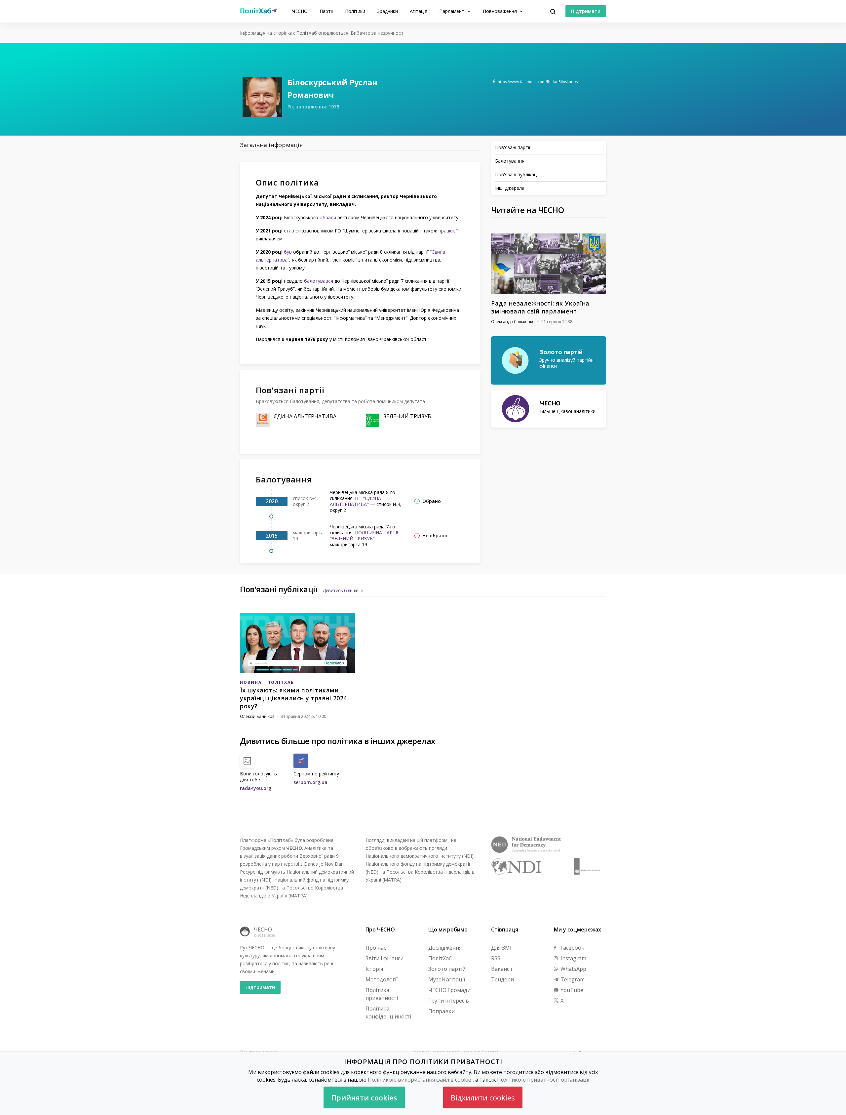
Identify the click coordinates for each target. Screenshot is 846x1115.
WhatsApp (572, 968)
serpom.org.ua (310, 782)
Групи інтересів (448, 1000)
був (288, 252)
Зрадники (387, 11)
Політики (355, 11)
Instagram (572, 958)
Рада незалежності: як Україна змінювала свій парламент (540, 307)
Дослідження (445, 947)
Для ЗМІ (501, 947)
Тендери (502, 979)
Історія (374, 968)
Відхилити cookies (483, 1097)
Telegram (572, 979)
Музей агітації (446, 979)
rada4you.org (255, 788)
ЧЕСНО (300, 11)
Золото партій (447, 968)
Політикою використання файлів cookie (419, 1079)
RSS (495, 958)
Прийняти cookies (364, 1097)
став (289, 230)
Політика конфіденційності (388, 1012)
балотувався (318, 281)
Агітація (418, 11)
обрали (328, 217)
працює (447, 230)
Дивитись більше (341, 590)
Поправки (441, 1011)
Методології (381, 979)
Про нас (375, 947)
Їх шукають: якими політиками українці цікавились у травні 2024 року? (293, 698)
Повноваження (500, 11)
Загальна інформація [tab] (271, 145)
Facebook (571, 947)
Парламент (452, 11)
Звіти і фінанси (384, 958)
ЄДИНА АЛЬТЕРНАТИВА (305, 416)
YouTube (571, 990)
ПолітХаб (440, 958)
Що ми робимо (448, 929)
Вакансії (501, 968)
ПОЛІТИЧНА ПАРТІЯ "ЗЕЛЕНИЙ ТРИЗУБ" (365, 535)
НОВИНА (251, 682)
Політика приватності (381, 994)
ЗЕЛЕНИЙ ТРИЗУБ (407, 416)
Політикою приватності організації (543, 1079)
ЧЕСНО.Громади (449, 990)
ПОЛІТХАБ (280, 682)
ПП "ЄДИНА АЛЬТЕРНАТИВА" (355, 501)
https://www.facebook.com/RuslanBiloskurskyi (538, 81)
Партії (326, 11)
